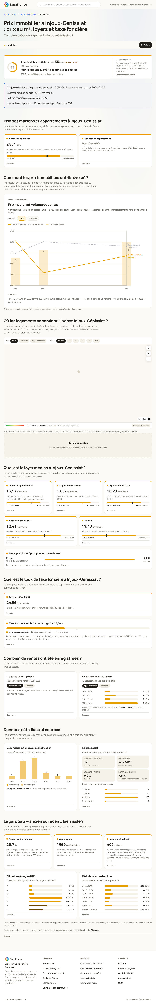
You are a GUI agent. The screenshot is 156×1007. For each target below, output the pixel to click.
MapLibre (142, 419)
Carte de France (50, 978)
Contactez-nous (88, 983)
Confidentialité (125, 973)
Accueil (7, 14)
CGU (120, 983)
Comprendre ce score (125, 74)
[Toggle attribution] (149, 419)
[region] (78, 383)
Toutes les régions (51, 968)
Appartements (38, 340)
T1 (69, 340)
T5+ (96, 340)
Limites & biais (87, 978)
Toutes (61, 340)
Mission (122, 963)
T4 (89, 340)
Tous (22, 218)
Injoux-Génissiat (28, 14)
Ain (15, 14)
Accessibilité (124, 978)
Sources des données (90, 973)
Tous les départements (54, 973)
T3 (83, 340)
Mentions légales (126, 968)
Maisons (33, 218)
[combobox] (70, 4)
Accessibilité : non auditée (140, 999)
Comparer (147, 4)
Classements (134, 4)
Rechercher (48, 963)
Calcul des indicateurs (91, 968)
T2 (76, 340)
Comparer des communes (55, 987)
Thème (145, 45)
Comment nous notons (91, 963)
